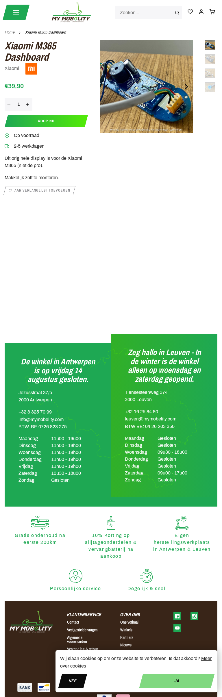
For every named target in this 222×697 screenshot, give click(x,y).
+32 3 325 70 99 (35, 411)
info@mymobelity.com (41, 419)
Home (9, 32)
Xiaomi (12, 68)
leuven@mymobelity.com (150, 418)
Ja (177, 680)
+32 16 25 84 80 (141, 411)
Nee (72, 680)
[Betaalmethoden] (24, 687)
